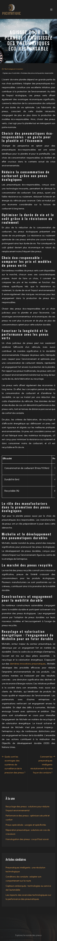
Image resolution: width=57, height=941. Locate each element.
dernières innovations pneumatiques (28, 663)
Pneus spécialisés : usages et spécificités (26, 824)
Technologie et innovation (14, 69)
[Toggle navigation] (51, 9)
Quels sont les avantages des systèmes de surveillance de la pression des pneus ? (15, 764)
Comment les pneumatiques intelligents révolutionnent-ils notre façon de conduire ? (41, 764)
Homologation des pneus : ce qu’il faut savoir (27, 839)
